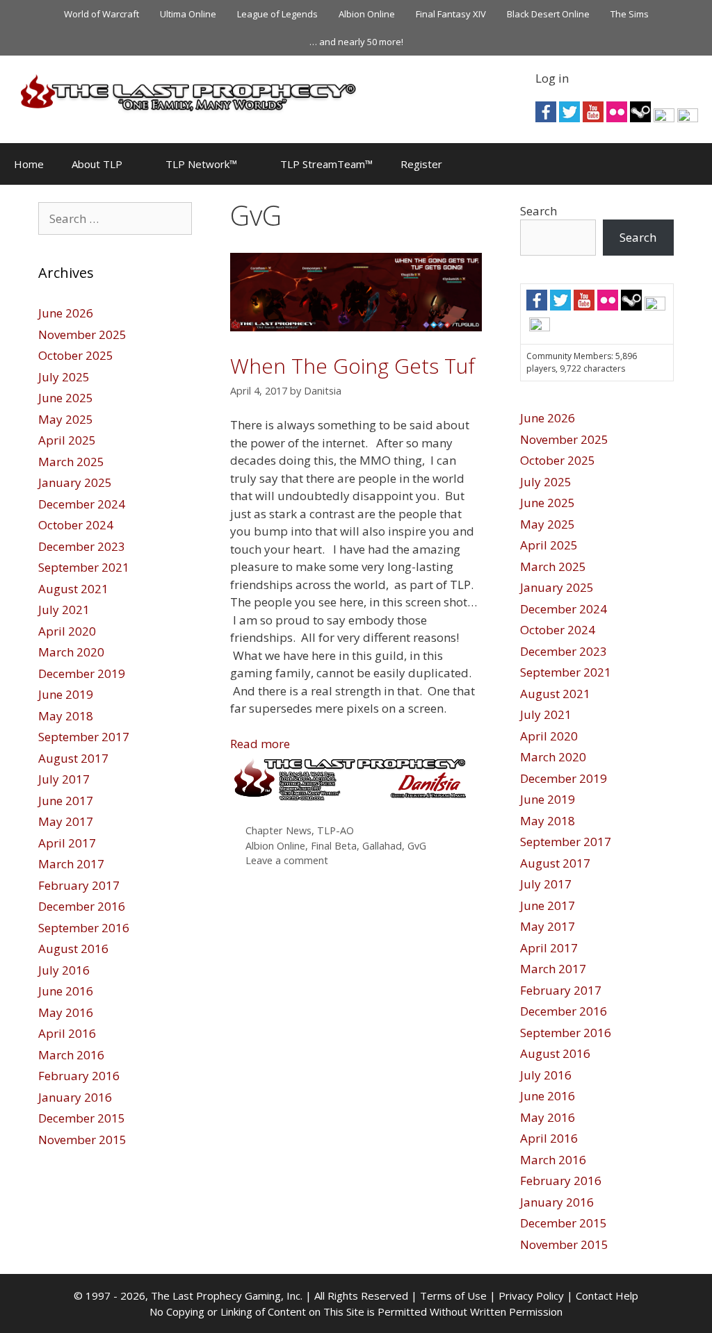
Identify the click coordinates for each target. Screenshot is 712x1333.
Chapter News (278, 830)
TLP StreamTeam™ (326, 164)
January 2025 (75, 482)
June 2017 (65, 801)
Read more (260, 744)
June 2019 (65, 694)
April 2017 (67, 843)
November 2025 (82, 334)
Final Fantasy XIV (451, 14)
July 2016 (64, 970)
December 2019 (81, 673)
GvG (416, 845)
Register (421, 164)
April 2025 (67, 440)
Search (538, 211)
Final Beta (334, 845)
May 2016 (65, 1012)
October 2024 (75, 525)
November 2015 (82, 1140)
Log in (552, 78)
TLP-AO (335, 830)
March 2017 (71, 864)
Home (29, 164)
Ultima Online (188, 14)
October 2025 (75, 355)
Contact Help (607, 1295)
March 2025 (71, 462)
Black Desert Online (548, 14)
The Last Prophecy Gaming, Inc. (226, 1295)
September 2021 (83, 567)
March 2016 (71, 1055)
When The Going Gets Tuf (352, 365)
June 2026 (65, 313)
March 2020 (71, 652)
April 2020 (67, 631)
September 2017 (83, 737)
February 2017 (79, 885)
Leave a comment (286, 860)
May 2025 (65, 419)
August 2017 (73, 758)
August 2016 (73, 949)
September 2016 (83, 928)
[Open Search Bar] (691, 164)
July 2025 (64, 377)
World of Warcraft (101, 14)
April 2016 (67, 1033)
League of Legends (277, 14)
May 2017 (65, 821)
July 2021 (64, 610)
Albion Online (367, 14)
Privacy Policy (531, 1295)
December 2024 (81, 504)
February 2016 (79, 1076)
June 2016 (65, 991)
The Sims (629, 14)
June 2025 (65, 398)
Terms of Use (453, 1295)
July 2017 (64, 779)
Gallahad (382, 845)
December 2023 (81, 546)
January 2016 (75, 1097)
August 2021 (73, 589)
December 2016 (81, 906)
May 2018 (65, 716)
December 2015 (81, 1118)
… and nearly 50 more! (356, 41)
